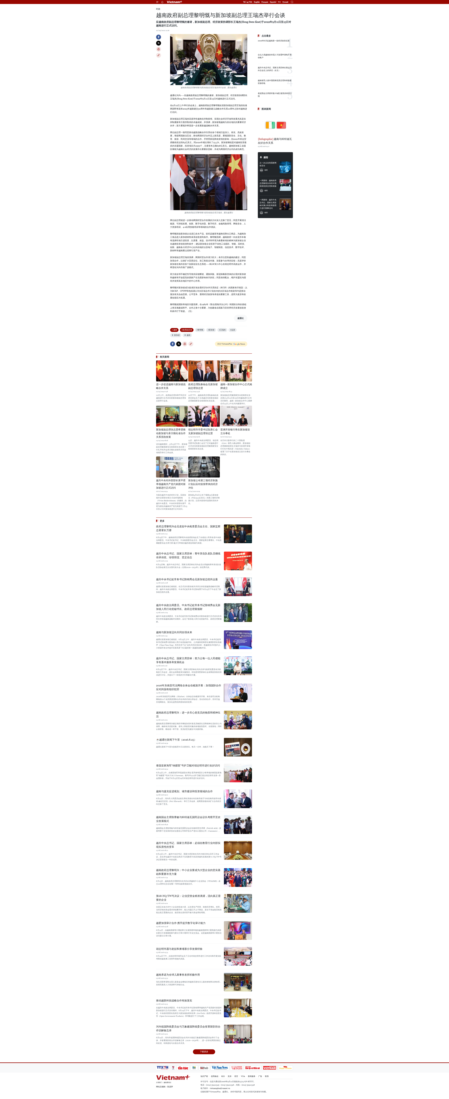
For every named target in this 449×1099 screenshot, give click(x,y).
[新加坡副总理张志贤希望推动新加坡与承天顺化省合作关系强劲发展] (172, 416)
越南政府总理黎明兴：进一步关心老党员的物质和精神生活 (188, 714)
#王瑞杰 (222, 330)
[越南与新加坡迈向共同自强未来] (238, 639)
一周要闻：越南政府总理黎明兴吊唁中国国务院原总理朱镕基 (268, 183)
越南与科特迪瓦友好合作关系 (275, 141)
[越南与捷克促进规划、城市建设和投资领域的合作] (238, 798)
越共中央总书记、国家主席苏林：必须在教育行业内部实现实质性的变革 (188, 845)
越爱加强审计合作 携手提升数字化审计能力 (181, 923)
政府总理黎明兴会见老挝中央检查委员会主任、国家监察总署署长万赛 (188, 528)
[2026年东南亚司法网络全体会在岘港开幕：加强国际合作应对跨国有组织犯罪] (238, 693)
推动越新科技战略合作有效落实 (174, 1000)
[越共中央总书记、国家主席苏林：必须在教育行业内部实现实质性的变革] (238, 850)
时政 (158, 9)
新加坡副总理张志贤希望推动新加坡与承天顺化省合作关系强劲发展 (171, 433)
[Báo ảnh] (269, 1067)
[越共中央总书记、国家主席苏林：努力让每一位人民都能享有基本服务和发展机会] (238, 665)
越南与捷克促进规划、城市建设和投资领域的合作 (184, 791)
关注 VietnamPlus (224, 344)
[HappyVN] (285, 1067)
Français (264, 2)
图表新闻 (266, 109)
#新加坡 (211, 330)
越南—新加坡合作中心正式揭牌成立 (236, 386)
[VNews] (173, 1067)
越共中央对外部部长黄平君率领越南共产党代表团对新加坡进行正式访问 (171, 484)
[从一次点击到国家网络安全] (285, 167)
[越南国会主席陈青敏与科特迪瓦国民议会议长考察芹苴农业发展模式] (238, 824)
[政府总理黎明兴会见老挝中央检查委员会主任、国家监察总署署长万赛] (238, 533)
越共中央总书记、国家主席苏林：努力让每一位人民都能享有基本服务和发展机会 (188, 660)
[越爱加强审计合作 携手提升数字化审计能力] (238, 930)
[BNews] (194, 1067)
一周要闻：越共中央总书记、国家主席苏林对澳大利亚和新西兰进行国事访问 (268, 204)
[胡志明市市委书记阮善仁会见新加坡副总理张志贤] (204, 416)
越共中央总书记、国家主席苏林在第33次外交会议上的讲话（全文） (275, 69)
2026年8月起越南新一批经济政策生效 (274, 41)
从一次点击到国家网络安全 (268, 164)
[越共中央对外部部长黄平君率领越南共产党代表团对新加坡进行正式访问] (172, 467)
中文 (279, 2)
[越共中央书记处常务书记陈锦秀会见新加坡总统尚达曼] (238, 586)
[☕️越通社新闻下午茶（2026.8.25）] (238, 747)
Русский (285, 2)
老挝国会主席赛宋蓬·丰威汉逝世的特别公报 (275, 94)
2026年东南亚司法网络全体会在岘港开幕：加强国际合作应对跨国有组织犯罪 (188, 687)
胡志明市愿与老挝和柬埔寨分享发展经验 (179, 948)
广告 (260, 1076)
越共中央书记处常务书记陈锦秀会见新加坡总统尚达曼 (187, 579)
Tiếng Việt (247, 2)
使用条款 (214, 1076)
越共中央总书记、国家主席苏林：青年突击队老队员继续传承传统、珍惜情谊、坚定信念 (188, 555)
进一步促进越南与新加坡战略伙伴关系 (171, 386)
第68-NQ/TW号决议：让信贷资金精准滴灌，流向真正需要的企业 (188, 897)
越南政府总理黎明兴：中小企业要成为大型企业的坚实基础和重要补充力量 (188, 872)
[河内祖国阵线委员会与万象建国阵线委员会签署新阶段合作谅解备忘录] (238, 1034)
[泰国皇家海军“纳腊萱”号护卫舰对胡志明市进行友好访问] (238, 773)
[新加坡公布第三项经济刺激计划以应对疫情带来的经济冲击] (204, 467)
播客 (266, 157)
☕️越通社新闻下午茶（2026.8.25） (176, 739)
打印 (158, 49)
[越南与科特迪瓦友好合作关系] (275, 124)
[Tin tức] (183, 1067)
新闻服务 (251, 1076)
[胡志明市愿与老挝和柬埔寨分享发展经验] (238, 956)
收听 (266, 170)
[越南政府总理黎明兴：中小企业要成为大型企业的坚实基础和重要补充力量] (238, 877)
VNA (243, 1076)
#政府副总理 (186, 330)
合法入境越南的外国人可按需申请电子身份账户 (274, 56)
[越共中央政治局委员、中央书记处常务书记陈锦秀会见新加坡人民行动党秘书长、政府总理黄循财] (238, 612)
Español (273, 2)
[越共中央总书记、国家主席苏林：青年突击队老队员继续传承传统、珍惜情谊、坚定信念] (238, 561)
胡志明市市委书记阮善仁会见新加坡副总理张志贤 (203, 431)
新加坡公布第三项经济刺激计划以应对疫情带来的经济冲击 (203, 484)
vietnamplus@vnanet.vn (220, 1088)
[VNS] (219, 1067)
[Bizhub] (204, 1067)
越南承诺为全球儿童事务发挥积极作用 (178, 974)
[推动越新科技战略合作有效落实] (238, 1008)
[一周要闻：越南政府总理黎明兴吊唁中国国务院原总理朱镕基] (285, 185)
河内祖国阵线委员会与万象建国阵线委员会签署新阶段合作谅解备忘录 (188, 1028)
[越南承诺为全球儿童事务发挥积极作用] (238, 982)
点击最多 (266, 35)
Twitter (158, 43)
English (257, 2)
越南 (188, 335)
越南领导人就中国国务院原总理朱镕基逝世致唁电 (274, 81)
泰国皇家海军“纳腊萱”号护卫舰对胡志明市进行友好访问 (188, 765)
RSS (223, 1076)
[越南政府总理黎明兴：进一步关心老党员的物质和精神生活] (238, 720)
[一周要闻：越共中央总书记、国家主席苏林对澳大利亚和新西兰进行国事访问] (285, 204)
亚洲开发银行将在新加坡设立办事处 (235, 431)
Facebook (158, 37)
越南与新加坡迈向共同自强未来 (174, 632)
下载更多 (204, 1051)
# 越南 (174, 330)
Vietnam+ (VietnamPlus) (174, 2)
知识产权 (204, 1076)
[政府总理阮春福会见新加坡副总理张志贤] (204, 370)
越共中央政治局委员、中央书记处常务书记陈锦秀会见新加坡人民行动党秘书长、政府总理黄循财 (188, 607)
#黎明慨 (199, 330)
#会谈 (232, 330)
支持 (229, 1076)
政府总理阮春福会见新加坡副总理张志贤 (203, 386)
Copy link (158, 55)
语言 (236, 1076)
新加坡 (177, 335)
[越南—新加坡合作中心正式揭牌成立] (236, 370)
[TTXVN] (163, 1067)
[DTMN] (252, 1067)
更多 (162, 521)
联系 (267, 1076)
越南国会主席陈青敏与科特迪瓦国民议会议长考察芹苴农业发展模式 (188, 819)
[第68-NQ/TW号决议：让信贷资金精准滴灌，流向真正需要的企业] (238, 903)
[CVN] (236, 1067)
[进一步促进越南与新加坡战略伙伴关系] (172, 370)
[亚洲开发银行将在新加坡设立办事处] (236, 416)
